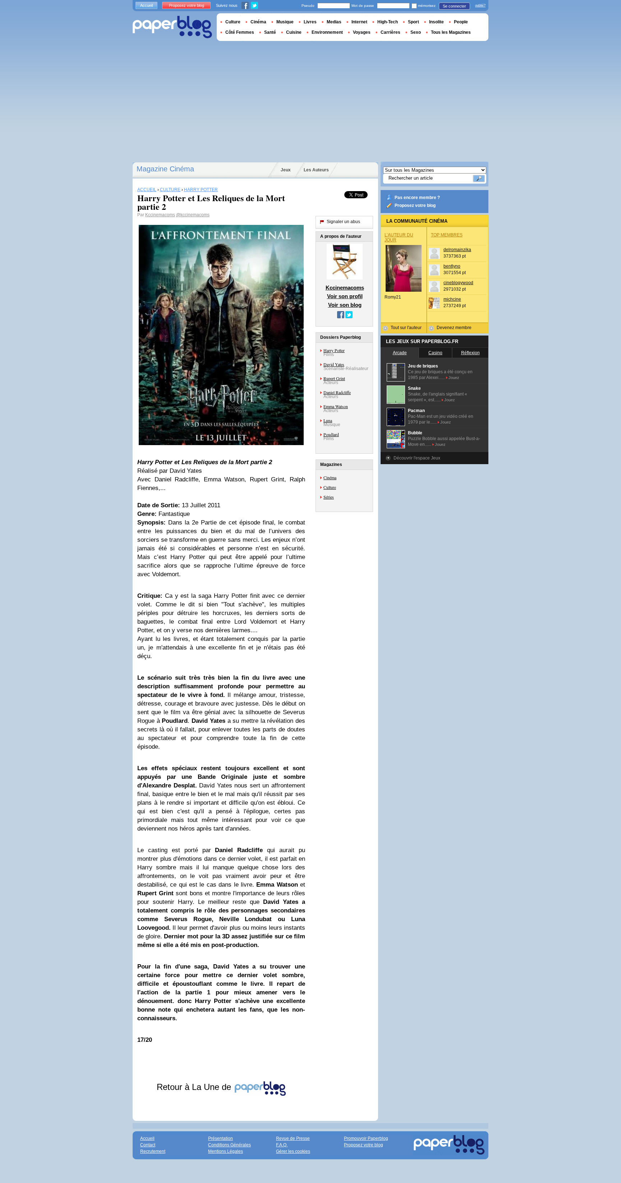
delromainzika (457, 249)
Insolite (436, 21)
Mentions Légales (225, 1151)
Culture (329, 487)
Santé (270, 32)
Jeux (286, 169)
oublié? (480, 5)
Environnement (327, 32)
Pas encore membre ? (417, 197)
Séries (328, 497)
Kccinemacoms (160, 214)
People (461, 21)
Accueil (146, 5)
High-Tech (387, 21)
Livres (310, 21)
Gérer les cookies (293, 1151)
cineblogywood (458, 282)
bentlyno (451, 266)
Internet (359, 21)
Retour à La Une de (195, 1087)
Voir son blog (345, 305)
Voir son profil (345, 296)
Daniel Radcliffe (337, 392)
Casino (435, 352)
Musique (285, 21)
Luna (327, 420)
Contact (147, 1144)
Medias (334, 21)
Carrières (390, 32)
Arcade (400, 352)
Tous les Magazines (451, 32)
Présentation (220, 1138)
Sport (413, 21)
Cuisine (294, 32)
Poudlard (331, 434)
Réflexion (470, 352)
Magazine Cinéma (165, 169)
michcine (452, 299)
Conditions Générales (229, 1144)
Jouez (453, 377)
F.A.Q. (282, 1144)
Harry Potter (334, 350)
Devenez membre (454, 327)
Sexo (415, 32)
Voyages (362, 32)
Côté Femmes (239, 32)
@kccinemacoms (193, 214)
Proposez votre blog (415, 205)
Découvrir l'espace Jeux (417, 458)
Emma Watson (335, 406)
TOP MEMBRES (447, 234)
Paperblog (172, 27)
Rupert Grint (334, 378)
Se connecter (454, 6)
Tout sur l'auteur (406, 327)
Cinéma (329, 477)
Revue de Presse (293, 1138)
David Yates (333, 364)
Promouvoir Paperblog (366, 1138)
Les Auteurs (316, 169)
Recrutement (152, 1151)
